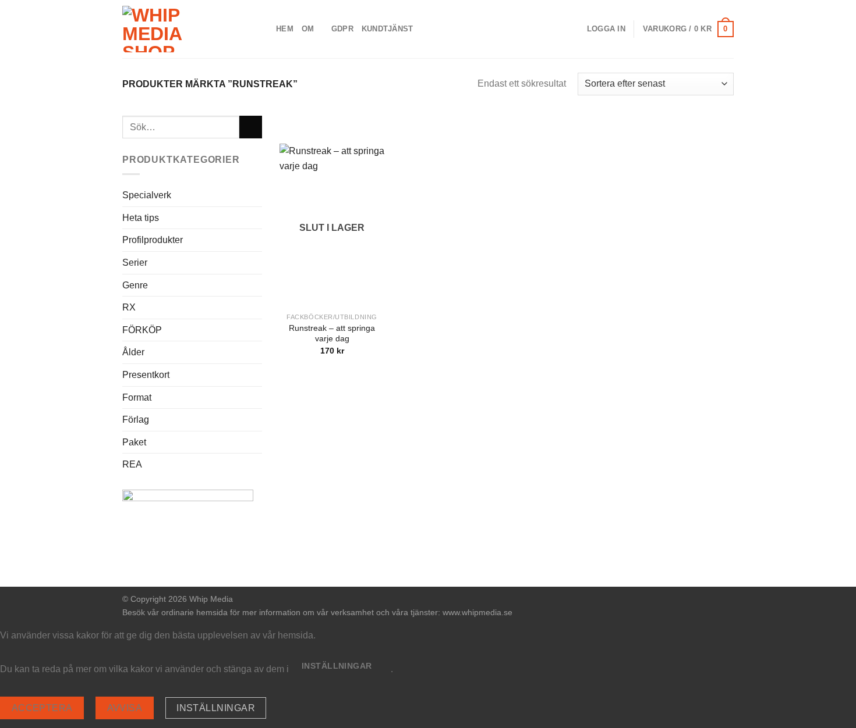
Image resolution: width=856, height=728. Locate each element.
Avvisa (125, 708)
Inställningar (215, 708)
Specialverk (146, 195)
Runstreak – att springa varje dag (332, 333)
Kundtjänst (387, 28)
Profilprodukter (152, 240)
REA (132, 464)
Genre (135, 285)
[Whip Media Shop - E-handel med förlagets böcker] (190, 29)
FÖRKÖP (142, 330)
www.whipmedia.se (477, 612)
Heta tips (140, 218)
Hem (284, 28)
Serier (134, 262)
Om (308, 28)
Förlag (135, 419)
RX (129, 307)
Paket (134, 442)
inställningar (337, 665)
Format (136, 397)
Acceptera (42, 708)
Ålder (133, 352)
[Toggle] (257, 263)
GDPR (342, 28)
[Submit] (250, 127)
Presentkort (145, 375)
